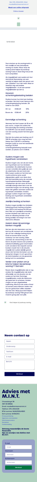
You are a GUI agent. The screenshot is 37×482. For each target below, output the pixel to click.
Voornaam (9, 451)
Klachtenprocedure (8, 420)
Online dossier (18, 11)
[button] (18, 24)
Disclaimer (5, 422)
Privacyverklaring (7, 416)
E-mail (7, 443)
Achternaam (9, 458)
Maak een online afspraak (18, 7)
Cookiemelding (7, 424)
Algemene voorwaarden (9, 418)
